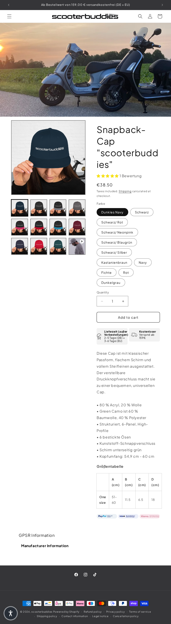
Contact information (74, 616)
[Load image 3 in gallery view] (57, 207)
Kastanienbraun (114, 262)
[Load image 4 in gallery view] (77, 207)
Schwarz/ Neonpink (117, 232)
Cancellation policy (125, 616)
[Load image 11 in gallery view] (57, 246)
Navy (143, 262)
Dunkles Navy (112, 212)
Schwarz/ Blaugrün (116, 242)
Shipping (125, 191)
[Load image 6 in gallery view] (38, 227)
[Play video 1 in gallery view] (77, 246)
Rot (126, 272)
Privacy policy (115, 611)
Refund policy (93, 611)
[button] (9, 16)
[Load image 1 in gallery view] (19, 207)
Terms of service (140, 611)
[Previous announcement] (9, 5)
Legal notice (100, 616)
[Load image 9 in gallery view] (19, 246)
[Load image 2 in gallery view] (38, 207)
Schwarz (142, 212)
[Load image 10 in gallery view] (38, 246)
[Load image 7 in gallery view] (57, 227)
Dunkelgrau (110, 282)
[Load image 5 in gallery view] (19, 227)
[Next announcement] (162, 5)
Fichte (106, 272)
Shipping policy (47, 616)
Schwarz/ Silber (114, 252)
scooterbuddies (42, 611)
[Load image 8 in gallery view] (77, 227)
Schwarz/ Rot (112, 222)
